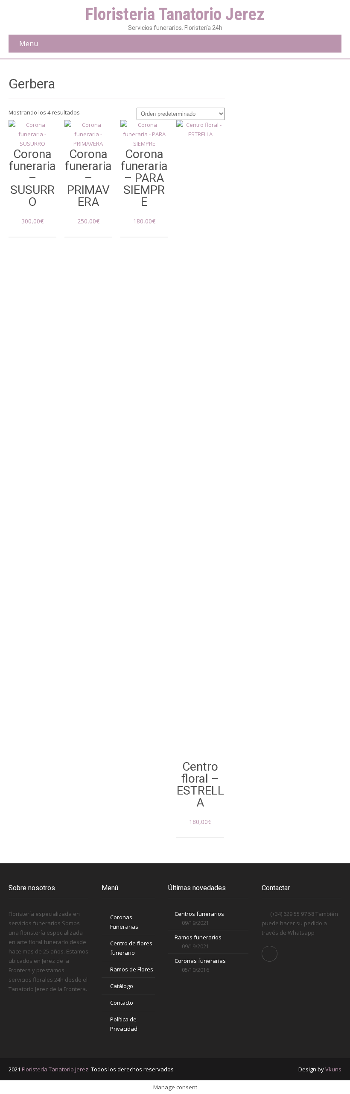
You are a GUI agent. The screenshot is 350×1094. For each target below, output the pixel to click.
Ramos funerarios (198, 937)
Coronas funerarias (200, 961)
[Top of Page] (325, 1071)
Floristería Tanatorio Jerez (55, 1069)
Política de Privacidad (123, 1023)
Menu (28, 43)
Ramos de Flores (131, 969)
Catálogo (121, 986)
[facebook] (269, 954)
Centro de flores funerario (131, 947)
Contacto (121, 1002)
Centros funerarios (199, 914)
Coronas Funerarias (124, 921)
